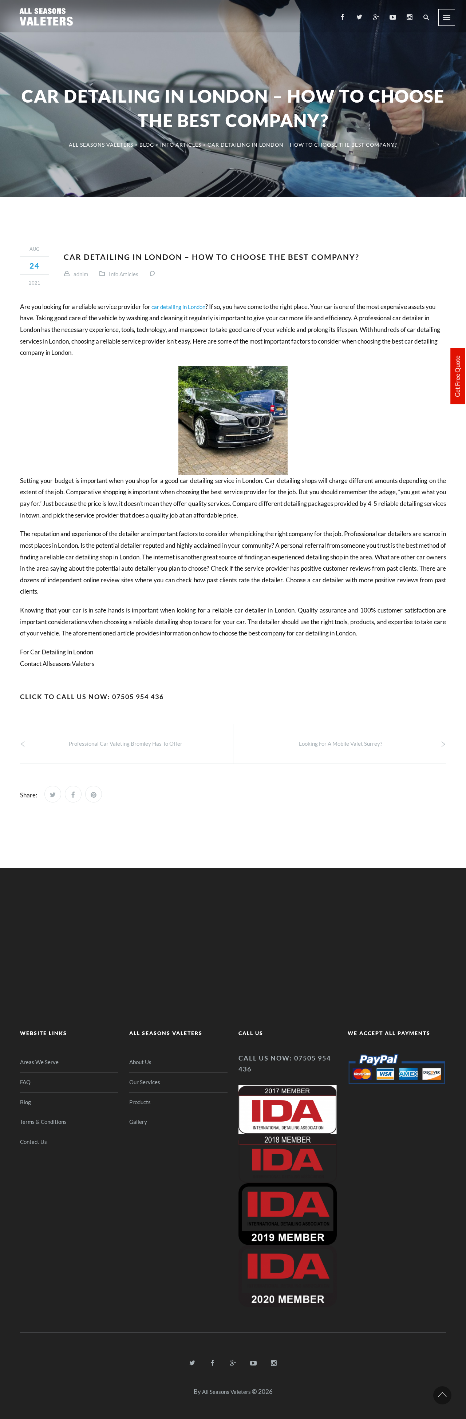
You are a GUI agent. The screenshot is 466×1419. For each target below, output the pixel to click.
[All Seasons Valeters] (48, 16)
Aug (34, 249)
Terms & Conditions (44, 1121)
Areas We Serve (39, 1062)
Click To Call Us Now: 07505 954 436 (92, 697)
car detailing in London (178, 307)
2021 (34, 283)
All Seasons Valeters (226, 1391)
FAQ (25, 1082)
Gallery (138, 1121)
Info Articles (123, 274)
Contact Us (33, 1141)
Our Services (144, 1082)
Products (140, 1102)
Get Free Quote (457, 376)
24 (34, 265)
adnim (81, 274)
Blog (25, 1102)
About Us (140, 1062)
